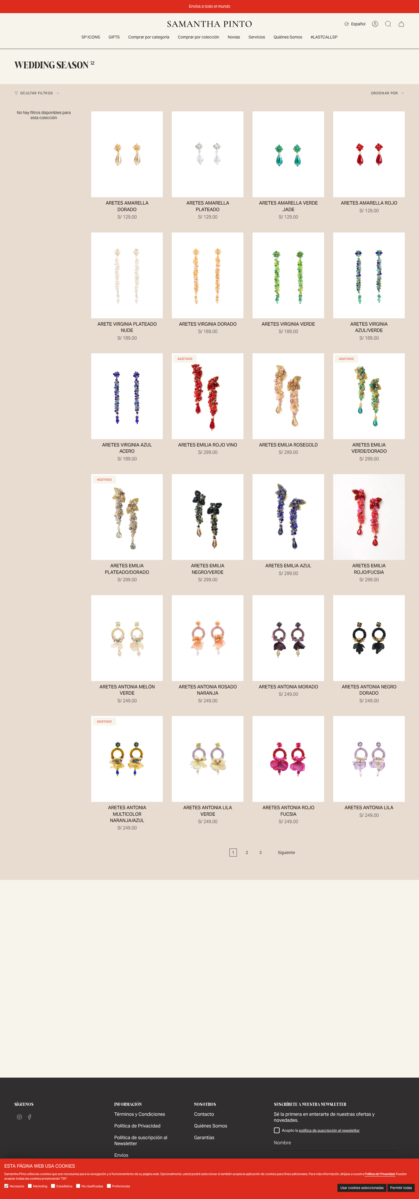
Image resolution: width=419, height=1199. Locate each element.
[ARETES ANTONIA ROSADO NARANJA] (207, 638)
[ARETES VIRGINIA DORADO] (207, 275)
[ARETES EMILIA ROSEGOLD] (288, 396)
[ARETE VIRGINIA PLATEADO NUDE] (127, 275)
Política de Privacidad (137, 1126)
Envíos (121, 1155)
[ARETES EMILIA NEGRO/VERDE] (207, 517)
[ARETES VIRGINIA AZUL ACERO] (127, 396)
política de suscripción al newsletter (329, 1130)
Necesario (17, 1186)
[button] (149, 37)
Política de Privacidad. (380, 1174)
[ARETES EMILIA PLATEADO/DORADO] (127, 517)
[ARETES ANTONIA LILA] (369, 759)
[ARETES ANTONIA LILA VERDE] (207, 759)
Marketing (40, 1186)
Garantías (204, 1138)
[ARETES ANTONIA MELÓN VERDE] (127, 638)
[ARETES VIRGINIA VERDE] (288, 275)
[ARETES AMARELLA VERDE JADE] (288, 154)
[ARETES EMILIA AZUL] (288, 517)
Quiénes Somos (210, 1126)
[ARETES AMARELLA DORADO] (127, 154)
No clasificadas (92, 1186)
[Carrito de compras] (401, 24)
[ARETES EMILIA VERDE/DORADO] (369, 396)
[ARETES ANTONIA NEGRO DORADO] (369, 638)
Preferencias (121, 1186)
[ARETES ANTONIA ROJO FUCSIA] (288, 759)
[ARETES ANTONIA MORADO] (288, 638)
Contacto (204, 1114)
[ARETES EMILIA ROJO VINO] (207, 396)
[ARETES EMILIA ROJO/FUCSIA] (369, 517)
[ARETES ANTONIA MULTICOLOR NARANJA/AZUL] (127, 759)
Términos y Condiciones (139, 1114)
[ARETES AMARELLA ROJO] (369, 154)
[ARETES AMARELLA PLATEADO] (207, 154)
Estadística (64, 1186)
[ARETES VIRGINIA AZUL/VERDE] (369, 275)
